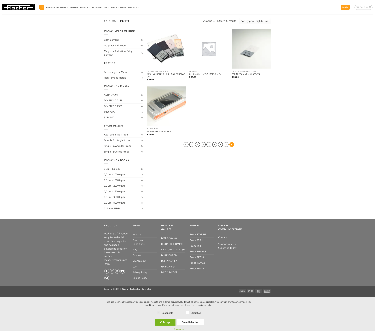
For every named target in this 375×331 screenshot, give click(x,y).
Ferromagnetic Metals (116, 72)
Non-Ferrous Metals (115, 77)
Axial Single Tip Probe (116, 134)
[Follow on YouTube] (106, 278)
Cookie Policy (140, 277)
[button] (345, 7)
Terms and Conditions (139, 242)
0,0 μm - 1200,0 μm (114, 180)
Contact (132, 7)
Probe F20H (196, 240)
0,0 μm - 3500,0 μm (114, 197)
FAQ (135, 249)
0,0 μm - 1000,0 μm (114, 174)
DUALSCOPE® (169, 255)
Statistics (196, 313)
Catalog (110, 21)
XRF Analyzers (99, 7)
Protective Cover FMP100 (159, 131)
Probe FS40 (196, 245)
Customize (179, 329)
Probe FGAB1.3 (198, 251)
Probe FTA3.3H (198, 234)
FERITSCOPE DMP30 (172, 244)
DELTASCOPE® (169, 260)
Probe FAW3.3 (197, 262)
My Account (139, 260)
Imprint (137, 234)
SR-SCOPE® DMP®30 (173, 249)
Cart (135, 266)
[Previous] (186, 144)
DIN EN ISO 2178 (113, 100)
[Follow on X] (117, 271)
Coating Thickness (56, 7)
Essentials (167, 313)
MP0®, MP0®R (169, 272)
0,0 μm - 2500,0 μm (114, 191)
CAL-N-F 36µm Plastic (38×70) (246, 74)
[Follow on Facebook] (106, 271)
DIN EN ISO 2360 (113, 106)
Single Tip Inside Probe (116, 151)
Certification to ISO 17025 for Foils (206, 74)
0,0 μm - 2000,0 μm (114, 185)
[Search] (41, 7)
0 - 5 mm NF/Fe (112, 208)
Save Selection (190, 322)
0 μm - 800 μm (112, 168)
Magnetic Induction (115, 45)
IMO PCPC (109, 111)
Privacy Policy (140, 272)
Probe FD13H (197, 268)
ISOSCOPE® (167, 266)
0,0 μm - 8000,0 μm (114, 202)
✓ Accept (165, 322)
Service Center (118, 7)
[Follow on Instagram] (112, 271)
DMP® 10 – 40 (169, 238)
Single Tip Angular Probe (117, 146)
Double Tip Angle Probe (117, 140)
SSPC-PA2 (109, 117)
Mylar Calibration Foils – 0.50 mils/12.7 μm (166, 75)
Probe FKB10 (197, 257)
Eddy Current (111, 39)
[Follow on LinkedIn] (122, 271)
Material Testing (79, 7)
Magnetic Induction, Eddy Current (118, 53)
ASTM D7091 (111, 94)
